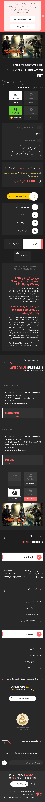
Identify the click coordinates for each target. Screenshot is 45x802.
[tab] (32, 244)
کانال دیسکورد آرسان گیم (22, 19)
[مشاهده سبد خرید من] (32, 784)
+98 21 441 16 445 (11, 573)
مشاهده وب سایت (22, 698)
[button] (13, 82)
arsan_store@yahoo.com (13, 576)
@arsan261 (8, 570)
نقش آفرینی (18, 153)
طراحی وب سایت (28, 797)
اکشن (36, 147)
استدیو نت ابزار (9, 797)
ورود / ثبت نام (19, 783)
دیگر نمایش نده (22, 26)
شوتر (24, 147)
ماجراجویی (34, 153)
